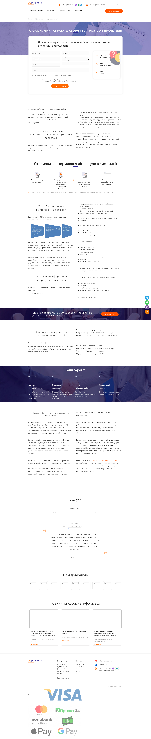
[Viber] (147, 307)
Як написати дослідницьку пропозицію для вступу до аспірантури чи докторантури (105, 633)
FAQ (77, 673)
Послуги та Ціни (36, 10)
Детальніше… (35, 644)
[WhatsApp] (147, 302)
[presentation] (33, 531)
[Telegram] (147, 298)
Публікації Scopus (63, 671)
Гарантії (61, 10)
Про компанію (80, 667)
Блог (70, 10)
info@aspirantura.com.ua (98, 5)
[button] (67, 557)
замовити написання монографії (105, 460)
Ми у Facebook (102, 664)
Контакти (78, 10)
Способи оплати (81, 669)
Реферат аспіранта (63, 678)
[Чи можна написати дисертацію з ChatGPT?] (75, 619)
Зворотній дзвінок (110, 314)
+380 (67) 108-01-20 (67, 5)
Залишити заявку (114, 11)
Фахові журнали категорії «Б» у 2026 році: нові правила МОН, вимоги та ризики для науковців (43, 633)
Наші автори (80, 664)
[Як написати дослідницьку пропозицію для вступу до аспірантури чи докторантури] (107, 619)
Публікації (50, 10)
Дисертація (61, 664)
